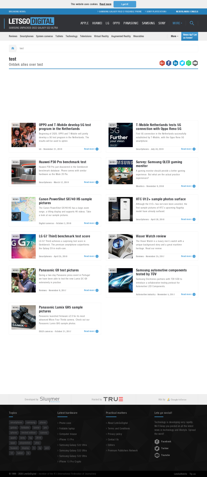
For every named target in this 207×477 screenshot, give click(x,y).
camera (43, 432)
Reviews (13, 36)
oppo (13, 442)
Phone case (65, 423)
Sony (161, 23)
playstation (25, 442)
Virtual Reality (101, 36)
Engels (194, 11)
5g (30, 437)
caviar (36, 427)
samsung (31, 422)
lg (40, 448)
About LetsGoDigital (118, 423)
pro (45, 427)
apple (13, 437)
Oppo (116, 23)
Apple (85, 23)
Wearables (138, 36)
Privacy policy (115, 434)
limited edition (29, 432)
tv (28, 453)
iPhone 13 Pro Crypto (70, 461)
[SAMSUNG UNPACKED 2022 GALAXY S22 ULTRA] (31, 21)
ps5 (47, 448)
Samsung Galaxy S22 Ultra (73, 445)
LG (107, 23)
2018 (38, 437)
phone (43, 422)
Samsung (148, 23)
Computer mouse (68, 434)
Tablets (59, 36)
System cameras (44, 36)
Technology (71, 36)
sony (22, 437)
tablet (20, 453)
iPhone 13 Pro (66, 439)
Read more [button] (105, 4)
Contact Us (113, 439)
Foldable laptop (67, 428)
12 (12, 453)
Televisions (86, 36)
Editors (111, 445)
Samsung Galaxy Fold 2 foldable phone (113, 11)
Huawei (97, 23)
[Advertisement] (103, 96)
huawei (14, 448)
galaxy (14, 427)
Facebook (166, 441)
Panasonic (131, 23)
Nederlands (182, 11)
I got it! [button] (124, 4)
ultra (37, 442)
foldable (25, 427)
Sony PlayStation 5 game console (157, 11)
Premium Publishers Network (123, 450)
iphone (14, 432)
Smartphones (26, 36)
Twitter (165, 448)
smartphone (16, 422)
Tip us (193, 473)
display (25, 448)
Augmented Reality (121, 36)
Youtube (165, 455)
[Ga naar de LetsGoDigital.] (12, 48)
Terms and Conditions (119, 428)
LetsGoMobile (180, 473)
